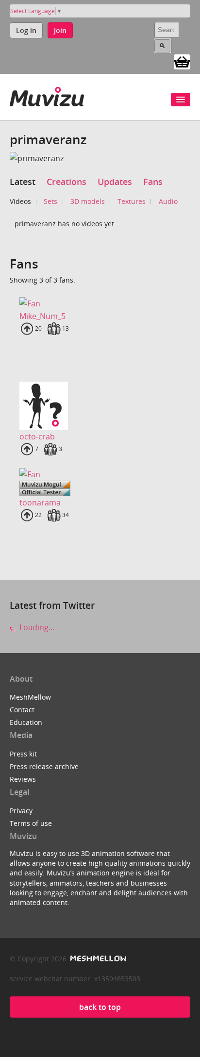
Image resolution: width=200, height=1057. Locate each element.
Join (60, 30)
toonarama (40, 502)
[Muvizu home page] (47, 94)
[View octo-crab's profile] (100, 406)
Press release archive (44, 766)
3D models (87, 201)
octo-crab (37, 436)
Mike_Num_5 (42, 316)
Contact (22, 709)
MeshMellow (30, 697)
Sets (50, 201)
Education (26, 722)
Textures (131, 201)
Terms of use (31, 823)
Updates (115, 181)
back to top (100, 1007)
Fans (153, 181)
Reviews (23, 779)
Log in (26, 30)
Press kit (23, 753)
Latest (22, 181)
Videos (20, 201)
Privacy (21, 810)
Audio (168, 201)
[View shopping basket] (182, 61)
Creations (66, 181)
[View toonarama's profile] (100, 474)
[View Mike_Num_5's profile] (100, 303)
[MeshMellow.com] (97, 958)
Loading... (35, 627)
